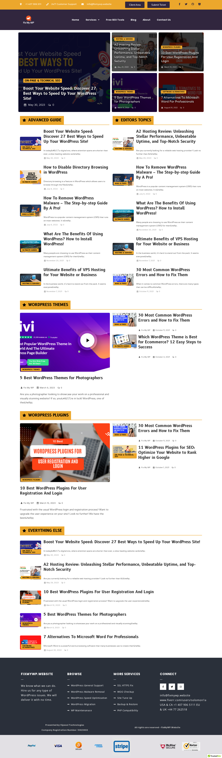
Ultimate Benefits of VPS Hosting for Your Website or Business (74, 272)
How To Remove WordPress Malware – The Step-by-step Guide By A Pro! (76, 203)
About (146, 19)
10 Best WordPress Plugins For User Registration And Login (180, 57)
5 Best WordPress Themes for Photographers (61, 378)
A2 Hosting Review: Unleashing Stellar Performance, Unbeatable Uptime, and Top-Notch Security (132, 53)
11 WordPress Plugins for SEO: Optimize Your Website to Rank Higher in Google (167, 452)
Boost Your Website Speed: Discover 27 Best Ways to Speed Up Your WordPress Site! (59, 93)
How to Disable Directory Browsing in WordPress (76, 170)
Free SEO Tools (115, 19)
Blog (133, 19)
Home (75, 19)
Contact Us (164, 19)
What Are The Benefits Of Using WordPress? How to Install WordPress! (73, 239)
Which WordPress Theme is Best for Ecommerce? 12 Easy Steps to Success (169, 342)
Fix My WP (29, 387)
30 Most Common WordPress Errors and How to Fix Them (163, 272)
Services (91, 19)
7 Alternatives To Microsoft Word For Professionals (91, 637)
